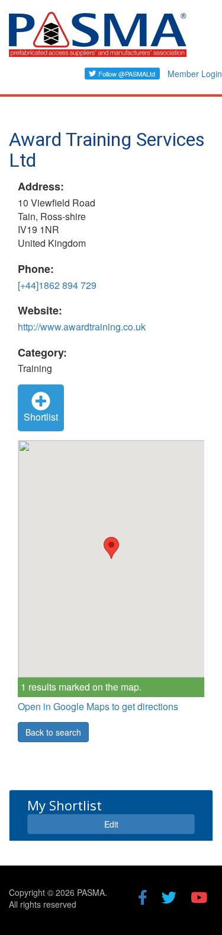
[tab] (111, 815)
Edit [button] (111, 824)
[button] (111, 548)
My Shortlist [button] (64, 805)
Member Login (195, 73)
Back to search (53, 732)
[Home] (97, 40)
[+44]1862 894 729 (57, 285)
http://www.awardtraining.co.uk (82, 326)
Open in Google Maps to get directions (98, 706)
